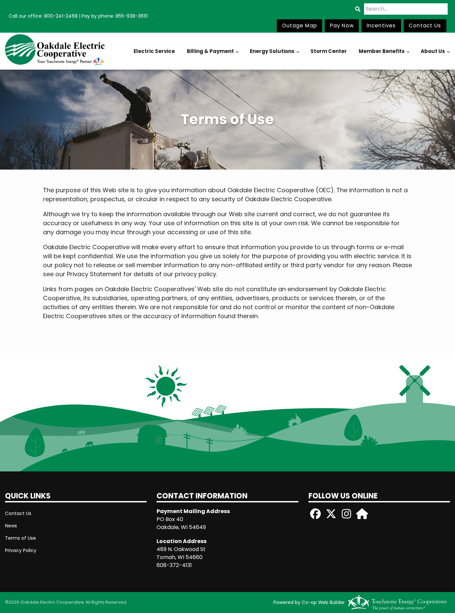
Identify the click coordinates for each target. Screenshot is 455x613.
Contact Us (18, 513)
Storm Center (328, 51)
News (11, 525)
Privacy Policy (20, 550)
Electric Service (154, 51)
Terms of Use (20, 538)
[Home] (57, 51)
